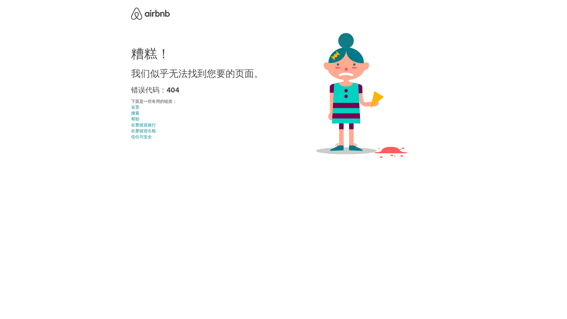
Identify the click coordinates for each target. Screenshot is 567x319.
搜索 (135, 113)
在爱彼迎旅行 (143, 125)
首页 (135, 107)
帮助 (135, 119)
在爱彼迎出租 (143, 131)
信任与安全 (141, 136)
